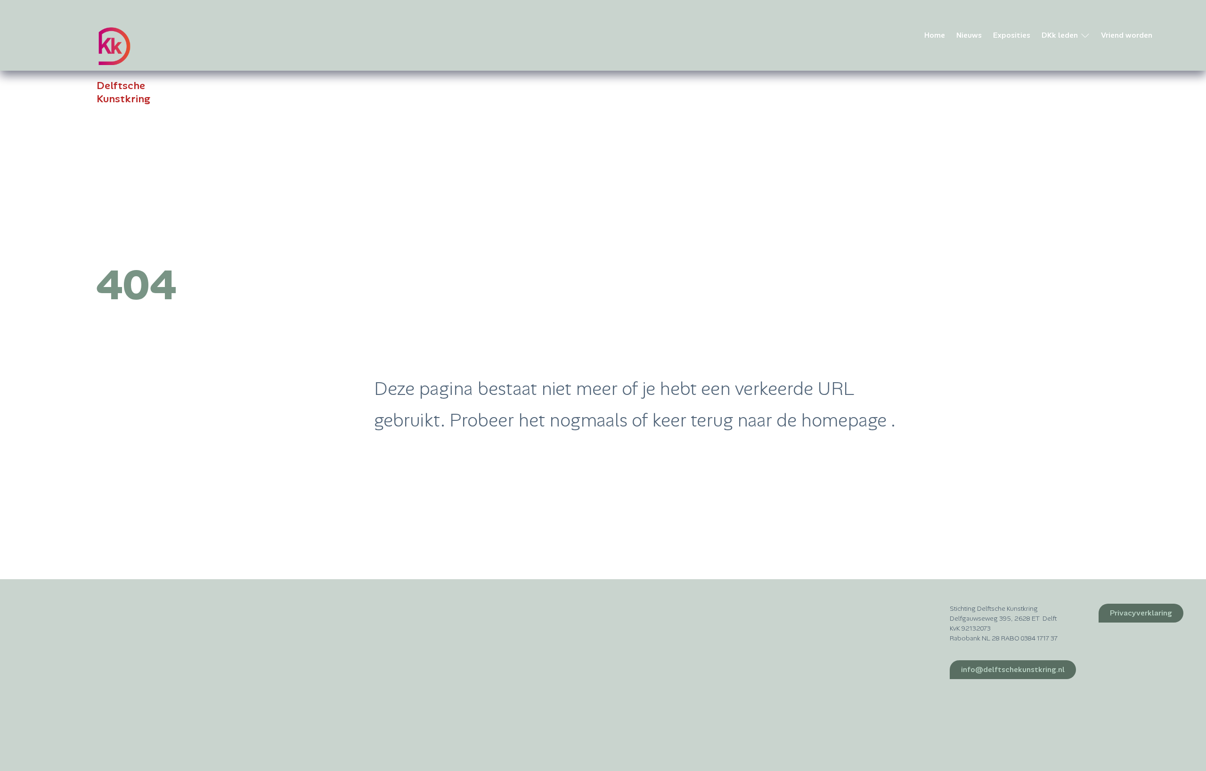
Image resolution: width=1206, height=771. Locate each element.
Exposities (1011, 35)
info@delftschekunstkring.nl (1013, 669)
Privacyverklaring (1141, 613)
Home (934, 35)
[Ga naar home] (114, 46)
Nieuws (969, 35)
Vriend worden (1126, 35)
